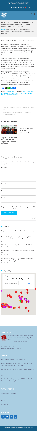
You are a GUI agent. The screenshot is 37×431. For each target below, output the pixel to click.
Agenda (9, 91)
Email (3, 191)
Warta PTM (4, 404)
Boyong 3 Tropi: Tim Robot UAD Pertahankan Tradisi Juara (18, 108)
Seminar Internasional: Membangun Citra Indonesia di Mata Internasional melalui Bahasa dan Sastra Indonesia (17, 93)
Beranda (3, 29)
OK (29, 283)
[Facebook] (3, 417)
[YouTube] (15, 417)
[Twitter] (7, 417)
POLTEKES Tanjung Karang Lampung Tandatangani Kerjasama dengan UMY (17, 113)
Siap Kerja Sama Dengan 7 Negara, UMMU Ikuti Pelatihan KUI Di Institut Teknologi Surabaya (17, 260)
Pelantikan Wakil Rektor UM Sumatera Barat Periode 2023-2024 (17, 252)
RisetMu (3, 401)
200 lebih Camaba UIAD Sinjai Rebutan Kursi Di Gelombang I (18, 245)
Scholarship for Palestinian (8, 393)
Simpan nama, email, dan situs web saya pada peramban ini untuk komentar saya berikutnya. (18, 208)
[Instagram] (11, 417)
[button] (26, 302)
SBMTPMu (4, 397)
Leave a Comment (28, 41)
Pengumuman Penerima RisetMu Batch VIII (13, 231)
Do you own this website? (11, 283)
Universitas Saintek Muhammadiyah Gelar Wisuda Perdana (8, 141)
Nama (3, 184)
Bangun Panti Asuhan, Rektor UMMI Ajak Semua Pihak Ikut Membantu (28, 141)
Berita (13, 91)
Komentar (4, 167)
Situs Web (4, 198)
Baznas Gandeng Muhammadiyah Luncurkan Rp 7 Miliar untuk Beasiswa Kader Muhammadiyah (16, 238)
